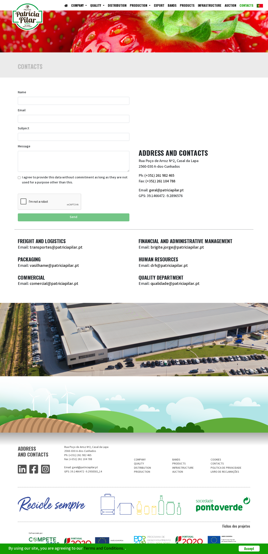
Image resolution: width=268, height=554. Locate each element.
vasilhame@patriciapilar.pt (54, 266)
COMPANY (78, 5)
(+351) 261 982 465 (159, 176)
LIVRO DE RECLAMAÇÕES (225, 472)
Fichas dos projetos (236, 526)
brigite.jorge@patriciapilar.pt (177, 248)
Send (73, 217)
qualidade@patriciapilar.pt (175, 284)
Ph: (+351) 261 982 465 (77, 456)
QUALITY (98, 5)
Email (22, 110)
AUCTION (230, 5)
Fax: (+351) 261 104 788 (78, 460)
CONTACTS (246, 5)
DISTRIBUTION (117, 5)
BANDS (172, 5)
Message (24, 146)
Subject (23, 128)
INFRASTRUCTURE (209, 5)
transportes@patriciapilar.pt (56, 248)
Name (22, 92)
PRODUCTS (187, 5)
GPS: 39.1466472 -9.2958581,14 (83, 472)
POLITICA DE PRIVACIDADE (226, 468)
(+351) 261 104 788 (160, 181)
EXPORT (159, 5)
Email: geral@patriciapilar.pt (81, 468)
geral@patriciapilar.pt (166, 190)
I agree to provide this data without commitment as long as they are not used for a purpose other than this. (75, 180)
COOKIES (216, 460)
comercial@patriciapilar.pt (54, 284)
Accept (249, 548)
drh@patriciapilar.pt (169, 266)
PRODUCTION (139, 5)
